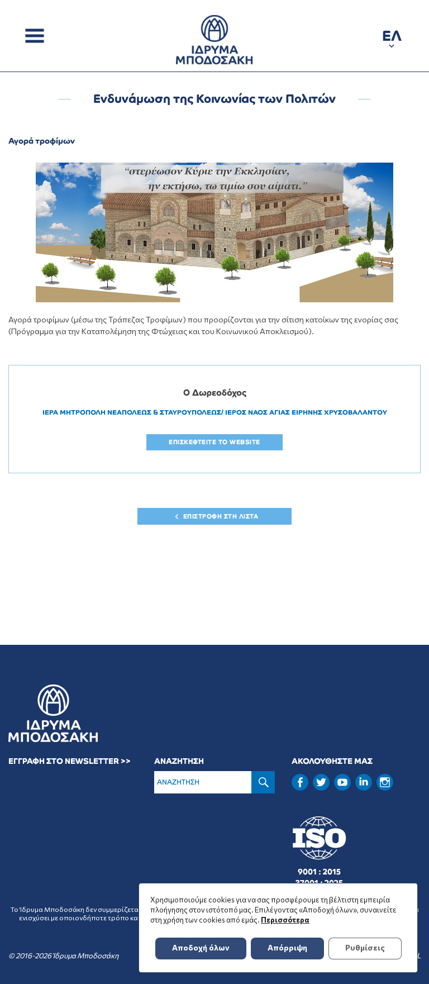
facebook (300, 782)
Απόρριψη (287, 947)
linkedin (363, 781)
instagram (384, 782)
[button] (392, 38)
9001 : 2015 (319, 871)
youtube (342, 782)
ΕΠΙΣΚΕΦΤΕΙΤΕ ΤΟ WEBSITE (214, 442)
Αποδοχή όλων (201, 947)
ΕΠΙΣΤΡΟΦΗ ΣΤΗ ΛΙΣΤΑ (221, 516)
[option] (214, 232)
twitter (321, 782)
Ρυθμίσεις (365, 947)
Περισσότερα (285, 919)
